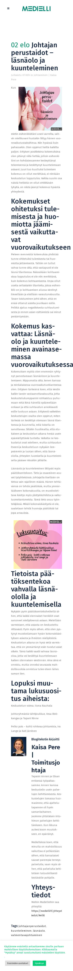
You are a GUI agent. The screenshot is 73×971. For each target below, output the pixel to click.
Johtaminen (41, 75)
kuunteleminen (21, 930)
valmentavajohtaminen (26, 935)
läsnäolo (39, 930)
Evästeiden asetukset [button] (17, 963)
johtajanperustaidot (32, 926)
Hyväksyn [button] (39, 963)
